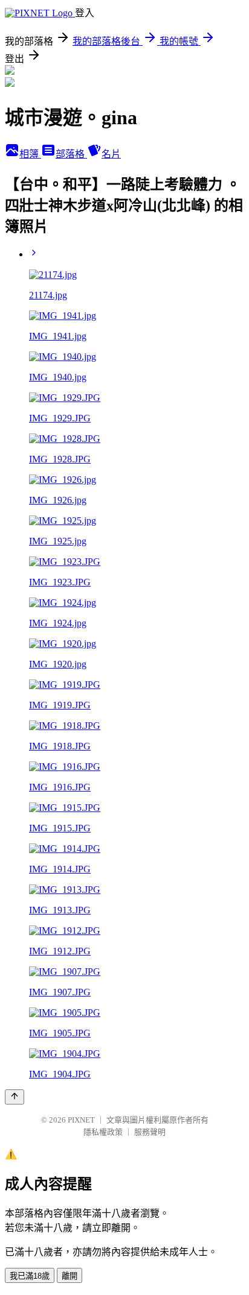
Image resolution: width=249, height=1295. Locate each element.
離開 (69, 1276)
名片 (111, 154)
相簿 (30, 154)
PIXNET (81, 1119)
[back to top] (14, 1096)
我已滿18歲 (30, 1276)
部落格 (71, 154)
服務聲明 (150, 1131)
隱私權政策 (103, 1131)
